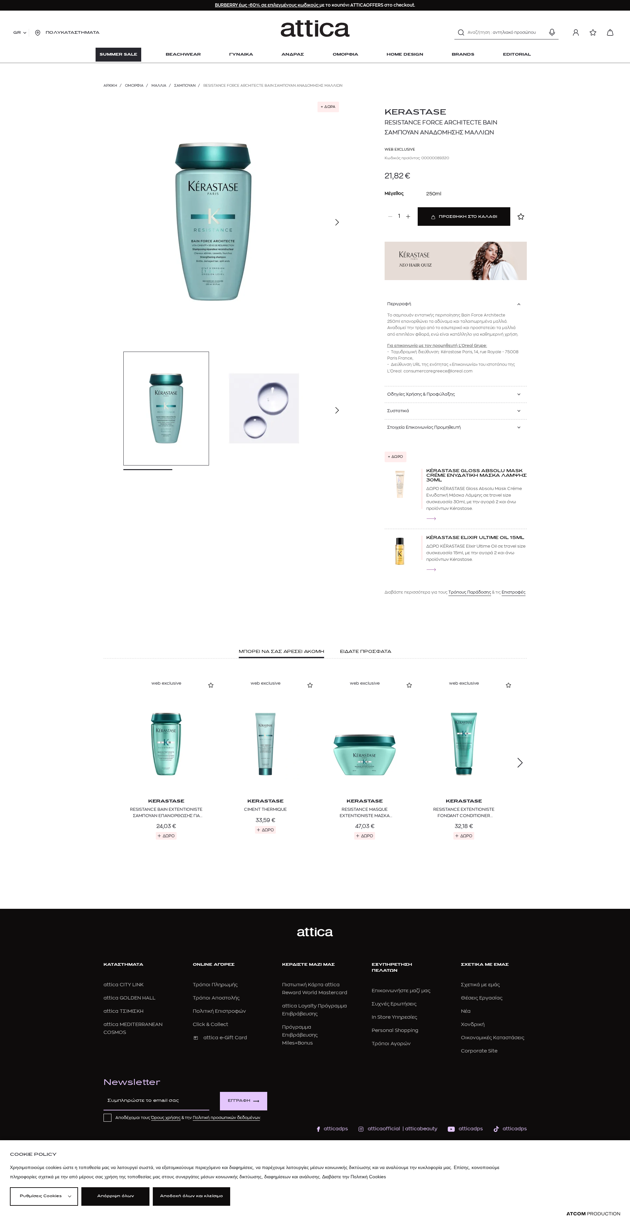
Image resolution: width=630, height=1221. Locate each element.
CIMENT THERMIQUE (265, 809)
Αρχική (110, 85)
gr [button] (17, 33)
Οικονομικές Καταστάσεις (492, 1037)
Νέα (466, 1011)
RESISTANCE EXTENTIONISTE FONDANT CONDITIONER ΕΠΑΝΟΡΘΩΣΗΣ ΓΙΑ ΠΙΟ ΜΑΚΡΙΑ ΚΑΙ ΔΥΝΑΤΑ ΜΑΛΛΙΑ (464, 812)
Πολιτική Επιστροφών (219, 1011)
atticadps (336, 1128)
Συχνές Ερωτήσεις (394, 1003)
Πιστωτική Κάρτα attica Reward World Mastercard (314, 988)
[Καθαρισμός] (540, 32)
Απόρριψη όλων (115, 1196)
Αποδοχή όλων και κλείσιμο (191, 1196)
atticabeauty (419, 1128)
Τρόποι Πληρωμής (215, 984)
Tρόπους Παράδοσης (469, 592)
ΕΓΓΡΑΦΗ (239, 1101)
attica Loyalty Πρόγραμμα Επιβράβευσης (314, 1009)
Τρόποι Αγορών (391, 1043)
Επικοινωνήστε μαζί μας (401, 990)
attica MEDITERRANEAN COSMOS (133, 1028)
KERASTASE (415, 113)
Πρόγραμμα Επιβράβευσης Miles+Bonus (299, 1035)
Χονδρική (472, 1024)
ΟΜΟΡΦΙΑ (134, 85)
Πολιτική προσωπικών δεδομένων (226, 1118)
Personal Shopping (395, 1030)
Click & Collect (210, 1024)
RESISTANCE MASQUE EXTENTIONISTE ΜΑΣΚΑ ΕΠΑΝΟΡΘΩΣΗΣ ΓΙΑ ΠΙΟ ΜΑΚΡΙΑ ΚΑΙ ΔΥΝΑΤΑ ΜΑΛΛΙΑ (365, 812)
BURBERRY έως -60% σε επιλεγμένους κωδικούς (267, 5)
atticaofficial (384, 1128)
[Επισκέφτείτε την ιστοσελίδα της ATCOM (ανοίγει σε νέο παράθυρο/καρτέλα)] (593, 1214)
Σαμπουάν (184, 85)
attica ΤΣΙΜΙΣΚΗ (124, 1011)
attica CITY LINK (124, 984)
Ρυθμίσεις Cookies (41, 1196)
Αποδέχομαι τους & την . (188, 1118)
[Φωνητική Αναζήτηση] (552, 32)
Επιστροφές (513, 592)
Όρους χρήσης (166, 1118)
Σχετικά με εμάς (480, 984)
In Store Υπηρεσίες (394, 1017)
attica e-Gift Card (225, 1037)
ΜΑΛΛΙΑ (158, 85)
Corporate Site (479, 1051)
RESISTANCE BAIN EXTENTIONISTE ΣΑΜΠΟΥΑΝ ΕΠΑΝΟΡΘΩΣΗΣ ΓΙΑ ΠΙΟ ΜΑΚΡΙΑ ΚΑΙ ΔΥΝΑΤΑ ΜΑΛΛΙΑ (166, 812)
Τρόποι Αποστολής (216, 998)
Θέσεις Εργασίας (481, 998)
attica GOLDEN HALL (129, 998)
